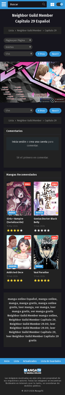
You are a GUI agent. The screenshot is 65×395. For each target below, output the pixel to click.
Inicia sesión (19, 141)
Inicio (7, 361)
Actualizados (30, 361)
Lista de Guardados (51, 361)
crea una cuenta (38, 141)
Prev (42, 54)
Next (54, 54)
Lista (16, 361)
